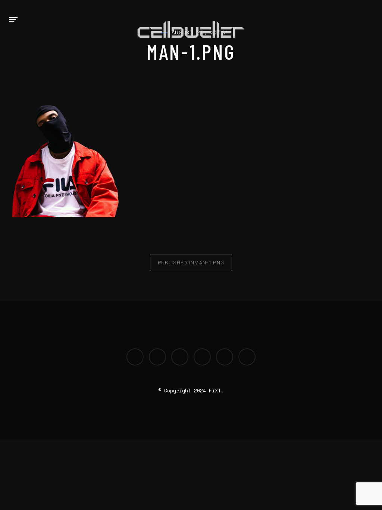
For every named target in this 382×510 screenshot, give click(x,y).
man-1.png (191, 262)
